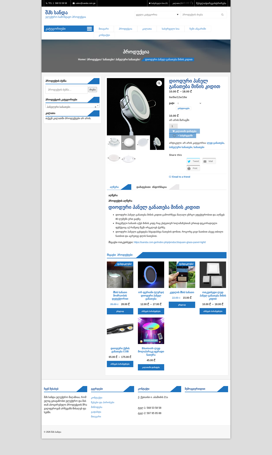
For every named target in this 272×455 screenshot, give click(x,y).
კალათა (147, 28)
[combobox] (72, 105)
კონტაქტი (104, 35)
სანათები (108, 59)
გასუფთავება (184, 108)
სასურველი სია (170, 28)
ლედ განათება (215, 143)
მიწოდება (96, 407)
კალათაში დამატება (185, 131)
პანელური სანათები (127, 59)
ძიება (92, 89)
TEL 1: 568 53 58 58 (57, 3)
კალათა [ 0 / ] (183, 3)
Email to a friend (181, 176)
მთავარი (104, 28)
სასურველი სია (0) (159, 3)
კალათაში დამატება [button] (151, 367)
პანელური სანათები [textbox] (71, 106)
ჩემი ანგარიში (198, 28)
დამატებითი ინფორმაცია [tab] (151, 187)
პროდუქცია (125, 28)
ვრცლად (120, 311)
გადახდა (96, 411)
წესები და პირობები (102, 402)
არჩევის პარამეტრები (151, 311)
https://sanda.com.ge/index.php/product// (170, 242)
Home (81, 59)
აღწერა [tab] (113, 187)
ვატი (171, 103)
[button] (159, 83)
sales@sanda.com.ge (85, 3)
